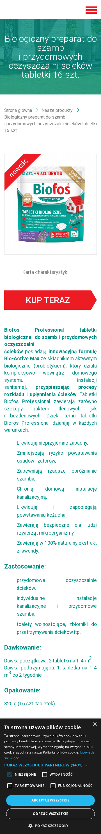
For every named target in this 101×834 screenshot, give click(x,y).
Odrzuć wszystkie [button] (50, 813)
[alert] (50, 776)
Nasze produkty (57, 110)
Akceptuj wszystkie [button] (50, 800)
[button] (50, 765)
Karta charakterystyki (45, 272)
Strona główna (18, 110)
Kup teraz (48, 300)
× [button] (95, 724)
